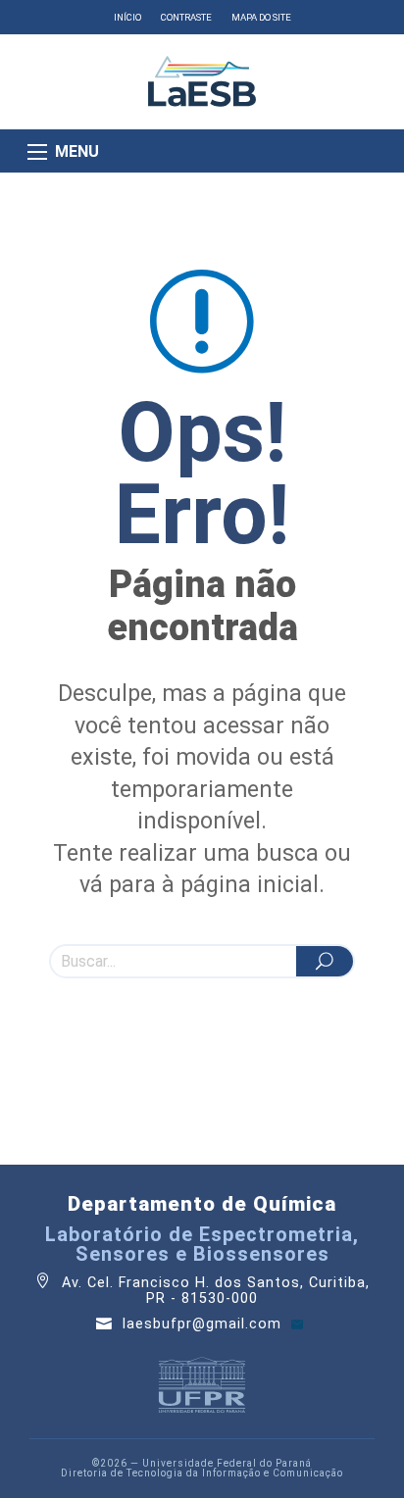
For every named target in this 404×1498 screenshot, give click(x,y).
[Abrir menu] (37, 152)
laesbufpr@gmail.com (204, 1324)
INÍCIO (127, 17)
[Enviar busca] (324, 961)
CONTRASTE (186, 17)
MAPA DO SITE (261, 17)
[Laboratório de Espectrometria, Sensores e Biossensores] (202, 81)
